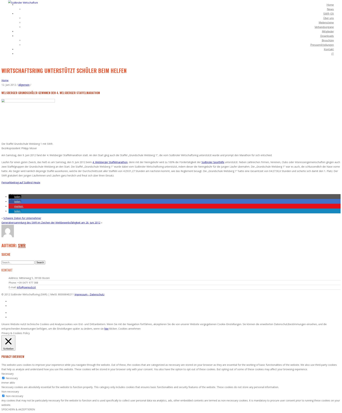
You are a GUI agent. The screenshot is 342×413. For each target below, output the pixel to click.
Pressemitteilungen (322, 45)
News (330, 9)
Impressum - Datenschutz (89, 294)
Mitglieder (328, 31)
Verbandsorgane (324, 27)
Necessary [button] (7, 373)
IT (332, 54)
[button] (15, 196)
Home (330, 4)
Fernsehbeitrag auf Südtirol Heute (20, 182)
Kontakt (329, 49)
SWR (22, 245)
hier (106, 328)
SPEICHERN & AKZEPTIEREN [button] (18, 409)
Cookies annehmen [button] (129, 328)
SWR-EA (328, 13)
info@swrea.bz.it (26, 287)
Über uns (328, 18)
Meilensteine (326, 22)
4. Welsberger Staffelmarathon (110, 162)
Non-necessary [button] (10, 391)
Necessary (12, 378)
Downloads (327, 36)
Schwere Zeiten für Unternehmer (22, 218)
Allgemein (24, 84)
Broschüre (328, 40)
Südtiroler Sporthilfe (212, 162)
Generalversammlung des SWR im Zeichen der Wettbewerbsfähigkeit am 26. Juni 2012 (50, 222)
